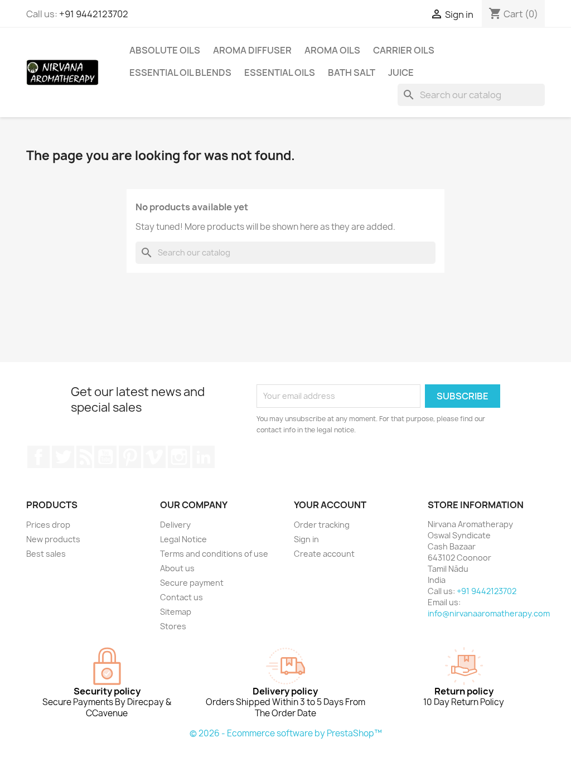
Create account (324, 553)
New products (53, 539)
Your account (330, 505)
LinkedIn (203, 457)
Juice (401, 72)
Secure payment (192, 582)
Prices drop (48, 524)
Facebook (38, 457)
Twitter (63, 457)
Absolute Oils (164, 50)
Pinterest (130, 457)
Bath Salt (351, 72)
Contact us (181, 597)
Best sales (46, 553)
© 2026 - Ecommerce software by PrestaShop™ (286, 733)
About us (177, 568)
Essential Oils (279, 72)
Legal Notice (183, 539)
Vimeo (154, 457)
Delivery (175, 524)
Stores (173, 626)
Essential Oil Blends (180, 72)
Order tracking (322, 524)
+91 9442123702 (93, 14)
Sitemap (175, 611)
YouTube (105, 457)
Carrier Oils (403, 50)
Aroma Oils (332, 50)
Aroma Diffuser (252, 50)
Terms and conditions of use (214, 553)
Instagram (179, 457)
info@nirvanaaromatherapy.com (489, 613)
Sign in (306, 539)
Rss (84, 457)
